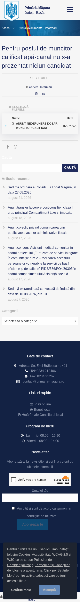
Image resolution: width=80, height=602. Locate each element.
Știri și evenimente (30, 27)
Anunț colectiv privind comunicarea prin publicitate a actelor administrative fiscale (37, 230)
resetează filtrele (20, 108)
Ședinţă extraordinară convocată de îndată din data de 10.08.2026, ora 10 (41, 291)
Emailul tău (40, 490)
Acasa (6, 27)
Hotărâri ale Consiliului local (42, 414)
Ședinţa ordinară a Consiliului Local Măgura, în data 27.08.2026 (42, 190)
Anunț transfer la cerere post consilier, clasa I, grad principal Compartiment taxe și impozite (40, 210)
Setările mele (21, 590)
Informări (51, 27)
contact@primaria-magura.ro (43, 381)
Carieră (34, 87)
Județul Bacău (37, 10)
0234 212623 (46, 376)
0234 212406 (46, 371)
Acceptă (49, 590)
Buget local (42, 409)
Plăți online (42, 404)
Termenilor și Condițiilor (52, 565)
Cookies (24, 554)
